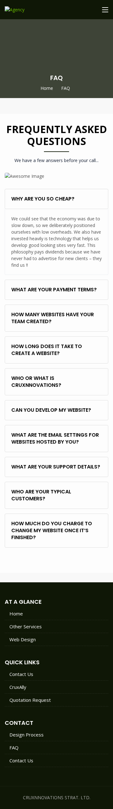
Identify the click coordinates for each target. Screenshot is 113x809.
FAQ (14, 747)
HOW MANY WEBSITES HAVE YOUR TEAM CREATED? (52, 318)
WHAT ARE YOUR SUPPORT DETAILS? (55, 466)
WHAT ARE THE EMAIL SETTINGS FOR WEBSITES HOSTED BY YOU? (55, 438)
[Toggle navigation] (105, 10)
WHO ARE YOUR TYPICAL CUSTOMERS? (41, 495)
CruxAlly (17, 687)
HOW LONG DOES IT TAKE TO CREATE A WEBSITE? (46, 350)
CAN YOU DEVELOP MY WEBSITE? (51, 410)
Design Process (26, 734)
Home (46, 88)
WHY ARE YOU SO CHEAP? (42, 198)
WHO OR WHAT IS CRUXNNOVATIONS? (36, 382)
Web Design (22, 639)
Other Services (25, 626)
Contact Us (21, 674)
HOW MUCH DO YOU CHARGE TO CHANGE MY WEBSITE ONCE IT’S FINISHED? (51, 530)
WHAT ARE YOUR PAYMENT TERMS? (54, 289)
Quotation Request (30, 700)
